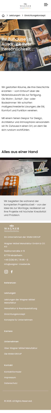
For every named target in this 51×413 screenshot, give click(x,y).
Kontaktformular (12, 371)
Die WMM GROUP (13, 353)
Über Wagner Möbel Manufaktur (20, 348)
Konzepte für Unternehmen (18, 319)
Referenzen (10, 282)
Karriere (8, 331)
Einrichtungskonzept (14, 314)
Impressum (10, 377)
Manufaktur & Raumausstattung (20, 308)
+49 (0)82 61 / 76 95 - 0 (16, 259)
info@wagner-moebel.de (17, 264)
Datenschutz (10, 383)
